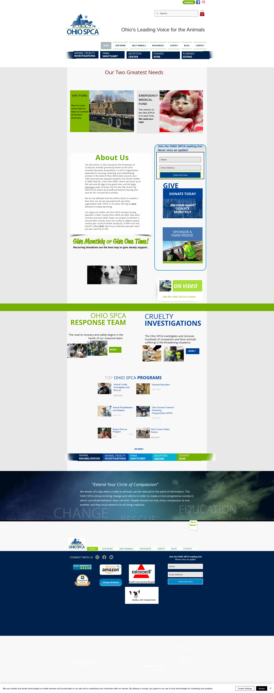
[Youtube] (111, 557)
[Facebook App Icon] (198, 2)
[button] (202, 13)
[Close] (270, 688)
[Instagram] (204, 2)
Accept (262, 688)
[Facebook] (104, 557)
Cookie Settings (245, 688)
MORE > (113, 349)
